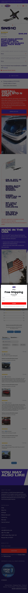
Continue (14, 303)
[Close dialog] (26, 286)
